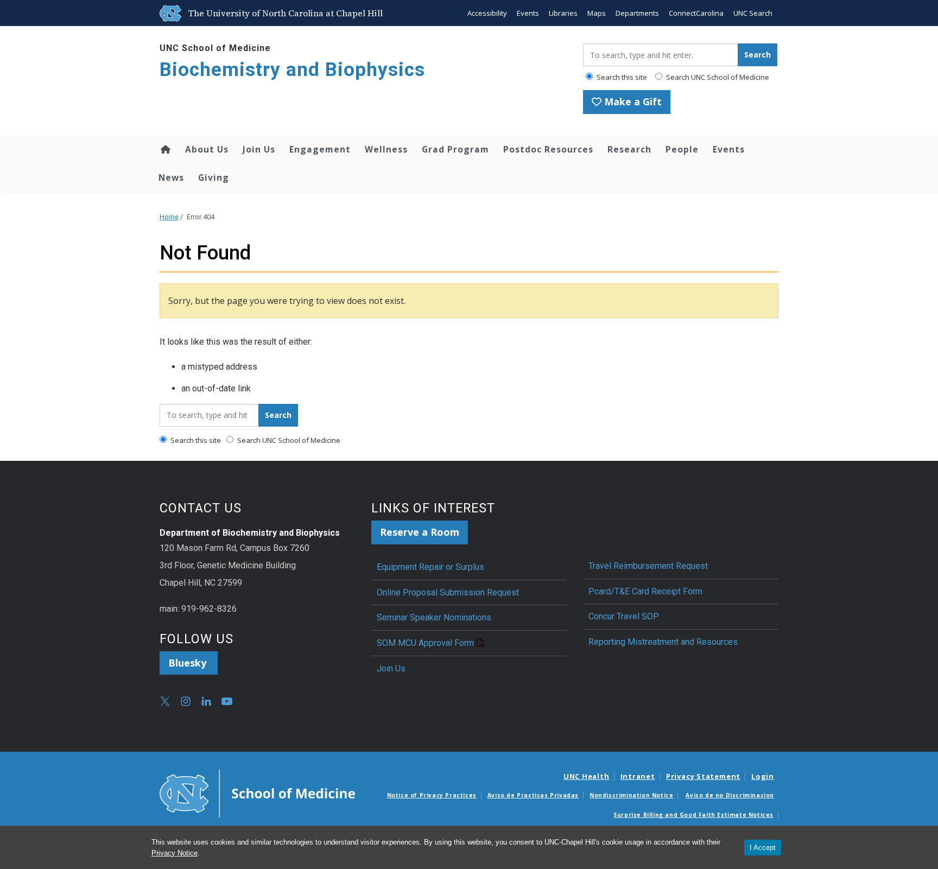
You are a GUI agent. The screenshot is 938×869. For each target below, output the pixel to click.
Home (164, 149)
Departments (637, 13)
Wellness (386, 149)
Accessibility (487, 13)
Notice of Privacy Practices (432, 795)
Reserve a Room (419, 531)
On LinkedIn (206, 701)
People (682, 149)
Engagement (320, 149)
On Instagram (185, 701)
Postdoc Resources (548, 149)
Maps (596, 13)
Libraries (563, 13)
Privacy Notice (174, 853)
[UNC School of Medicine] (257, 792)
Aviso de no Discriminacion (730, 795)
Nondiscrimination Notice (631, 795)
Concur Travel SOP (623, 616)
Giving (213, 177)
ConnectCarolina (696, 13)
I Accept (763, 847)
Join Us (259, 149)
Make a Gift (631, 101)
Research (629, 149)
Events (528, 13)
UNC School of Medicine (215, 48)
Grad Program (455, 149)
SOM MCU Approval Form (425, 643)
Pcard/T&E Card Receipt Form (645, 591)
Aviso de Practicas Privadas (533, 795)
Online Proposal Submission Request (448, 592)
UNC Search (752, 13)
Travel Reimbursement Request (648, 566)
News (171, 177)
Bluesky (188, 662)
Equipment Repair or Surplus (430, 567)
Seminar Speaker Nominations (434, 617)
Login (762, 776)
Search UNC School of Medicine (716, 77)
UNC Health (586, 776)
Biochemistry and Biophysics (292, 70)
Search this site (621, 77)
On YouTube (226, 701)
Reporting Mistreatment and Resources (663, 642)
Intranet (637, 776)
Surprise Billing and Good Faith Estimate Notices (693, 815)
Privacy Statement (703, 776)
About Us (207, 149)
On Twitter (165, 701)
